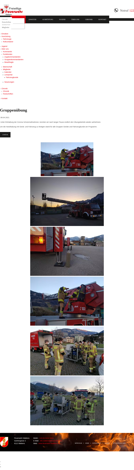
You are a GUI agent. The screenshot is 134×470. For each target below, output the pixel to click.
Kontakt (102, 19)
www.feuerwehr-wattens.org (49, 443)
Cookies (107, 443)
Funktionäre (7, 54)
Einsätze (32, 19)
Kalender (7, 72)
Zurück (5, 134)
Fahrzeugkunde (12, 77)
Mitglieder (5, 27)
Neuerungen (9, 82)
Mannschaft (6, 25)
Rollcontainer (8, 42)
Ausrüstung (47, 19)
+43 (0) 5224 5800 (46, 438)
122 (131, 10)
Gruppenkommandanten (13, 60)
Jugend (62, 19)
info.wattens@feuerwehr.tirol (50, 441)
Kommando (7, 52)
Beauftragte (9, 62)
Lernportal (8, 75)
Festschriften (6, 22)
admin (87, 443)
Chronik (89, 19)
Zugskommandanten (12, 57)
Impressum (78, 443)
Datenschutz (96, 443)
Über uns (75, 19)
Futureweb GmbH (120, 443)
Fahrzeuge (7, 39)
